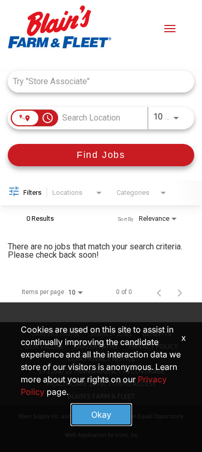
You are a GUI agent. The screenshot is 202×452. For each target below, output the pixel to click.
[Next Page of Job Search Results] (179, 292)
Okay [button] (101, 414)
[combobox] (96, 81)
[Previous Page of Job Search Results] (159, 292)
